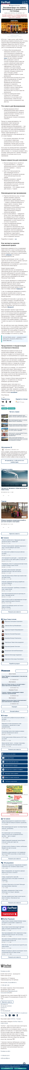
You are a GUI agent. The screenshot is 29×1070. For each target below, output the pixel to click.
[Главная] (5, 2)
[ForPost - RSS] (6, 1015)
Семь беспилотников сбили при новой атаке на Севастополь (14, 576)
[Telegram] (10, 401)
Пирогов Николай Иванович (12, 634)
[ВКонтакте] (3, 401)
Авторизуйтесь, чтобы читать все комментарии (14, 461)
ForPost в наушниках (11, 781)
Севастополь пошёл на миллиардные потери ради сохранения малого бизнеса (14, 600)
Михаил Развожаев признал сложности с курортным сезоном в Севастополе (18, 425)
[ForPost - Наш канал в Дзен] (20, 1015)
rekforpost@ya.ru (5, 1058)
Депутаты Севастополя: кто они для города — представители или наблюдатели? (14, 685)
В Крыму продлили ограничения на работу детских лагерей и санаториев (13, 521)
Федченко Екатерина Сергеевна (13, 621)
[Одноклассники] (6, 401)
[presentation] (3, 495)
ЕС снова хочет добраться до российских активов (13, 552)
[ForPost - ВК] (9, 1015)
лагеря (24, 517)
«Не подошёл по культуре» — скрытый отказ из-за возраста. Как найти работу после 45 (14, 558)
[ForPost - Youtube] (14, 1015)
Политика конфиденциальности (12, 1066)
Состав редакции (5, 1010)
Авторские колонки (6, 1006)
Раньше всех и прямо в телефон (14, 769)
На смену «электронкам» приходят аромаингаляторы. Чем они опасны (11, 570)
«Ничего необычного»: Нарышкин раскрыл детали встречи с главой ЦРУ (13, 540)
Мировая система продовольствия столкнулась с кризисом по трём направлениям (11, 725)
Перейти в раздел (14, 663)
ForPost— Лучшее (16, 1019)
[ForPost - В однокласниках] (17, 1015)
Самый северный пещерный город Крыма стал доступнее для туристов (18, 416)
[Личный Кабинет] (23, 1)
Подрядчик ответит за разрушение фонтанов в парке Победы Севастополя (14, 564)
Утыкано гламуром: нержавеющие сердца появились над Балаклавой (13, 693)
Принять (20, 1068)
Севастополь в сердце (11, 765)
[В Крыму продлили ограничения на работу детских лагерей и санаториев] (14, 503)
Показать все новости (14, 612)
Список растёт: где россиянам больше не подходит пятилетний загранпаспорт (18, 434)
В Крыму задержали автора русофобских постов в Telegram (13, 582)
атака (24, 485)
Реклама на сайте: (5, 1051)
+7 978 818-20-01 (5, 1055)
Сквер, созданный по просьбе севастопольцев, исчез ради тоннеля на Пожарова (13, 878)
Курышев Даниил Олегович (12, 646)
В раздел (14, 706)
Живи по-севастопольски (12, 777)
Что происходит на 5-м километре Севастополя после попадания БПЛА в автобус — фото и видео (12, 834)
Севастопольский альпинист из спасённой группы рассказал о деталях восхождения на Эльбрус (18, 439)
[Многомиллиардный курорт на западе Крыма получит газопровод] (4, 419)
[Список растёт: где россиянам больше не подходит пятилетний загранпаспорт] (4, 433)
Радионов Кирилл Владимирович (14, 630)
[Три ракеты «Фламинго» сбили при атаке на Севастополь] (14, 471)
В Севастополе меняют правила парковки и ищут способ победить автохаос (14, 546)
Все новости (4, 1004)
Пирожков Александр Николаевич (14, 659)
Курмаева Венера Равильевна (13, 638)
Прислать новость (14, 533)
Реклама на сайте (5, 971)
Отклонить (7, 1068)
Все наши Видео (9, 758)
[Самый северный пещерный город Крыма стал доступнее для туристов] (4, 415)
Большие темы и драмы (11, 773)
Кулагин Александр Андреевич (13, 655)
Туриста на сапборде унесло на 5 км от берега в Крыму (12, 606)
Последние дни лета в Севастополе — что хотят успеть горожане (18, 430)
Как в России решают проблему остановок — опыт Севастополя (14, 588)
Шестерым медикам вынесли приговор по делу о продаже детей (13, 594)
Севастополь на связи (9, 754)
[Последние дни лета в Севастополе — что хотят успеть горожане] (4, 428)
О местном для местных (11, 762)
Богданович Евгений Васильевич (14, 650)
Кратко (3, 1009)
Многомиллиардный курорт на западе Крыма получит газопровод (18, 420)
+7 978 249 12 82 (5, 985)
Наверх (24, 1064)
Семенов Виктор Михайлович (13, 625)
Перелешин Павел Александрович (14, 642)
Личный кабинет (14, 711)
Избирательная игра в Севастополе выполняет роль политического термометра (14, 701)
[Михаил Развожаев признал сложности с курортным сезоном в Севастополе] (4, 424)
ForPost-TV (3, 1007)
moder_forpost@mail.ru (10, 982)
